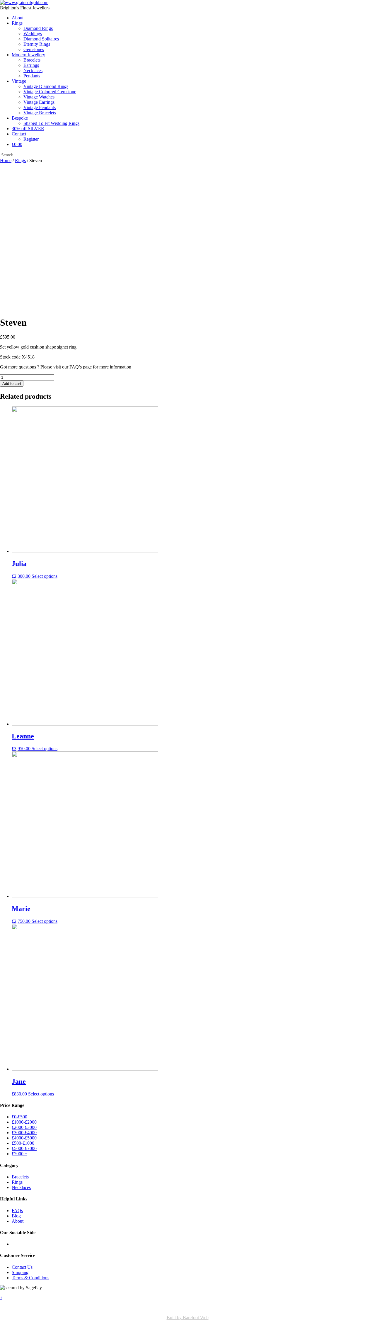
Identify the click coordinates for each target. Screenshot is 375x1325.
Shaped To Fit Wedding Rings (51, 123)
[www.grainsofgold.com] (24, 2)
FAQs (17, 1210)
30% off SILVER (28, 128)
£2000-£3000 (24, 1127)
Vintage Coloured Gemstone (49, 91)
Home (5, 160)
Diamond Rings (38, 28)
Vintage (19, 81)
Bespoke (20, 117)
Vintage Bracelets (39, 112)
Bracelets (31, 59)
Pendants (31, 75)
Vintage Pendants (39, 107)
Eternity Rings (36, 44)
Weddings (32, 33)
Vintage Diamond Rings (45, 86)
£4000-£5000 (24, 1137)
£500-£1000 (23, 1143)
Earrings (31, 65)
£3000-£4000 (24, 1132)
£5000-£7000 (24, 1148)
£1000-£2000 (24, 1122)
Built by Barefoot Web (188, 1317)
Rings (17, 23)
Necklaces (32, 70)
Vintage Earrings (38, 102)
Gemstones (33, 49)
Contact (19, 133)
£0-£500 (19, 1116)
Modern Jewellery (28, 54)
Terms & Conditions (30, 1277)
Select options (44, 576)
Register (31, 139)
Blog (16, 1215)
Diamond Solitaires (41, 38)
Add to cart (11, 383)
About (17, 17)
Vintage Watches (38, 96)
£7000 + (19, 1153)
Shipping (20, 1272)
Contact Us (22, 1267)
